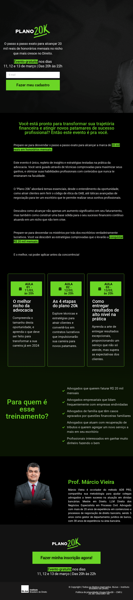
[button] (26, 288)
